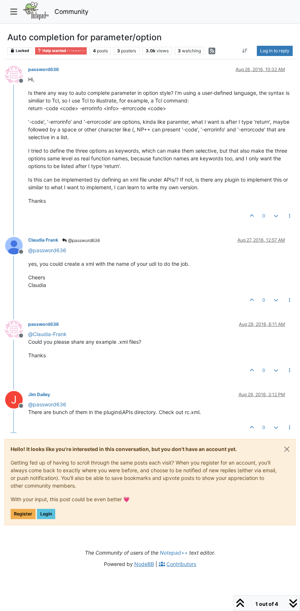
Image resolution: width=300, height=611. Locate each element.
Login (46, 514)
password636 (43, 69)
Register (23, 514)
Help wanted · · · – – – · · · (63, 50)
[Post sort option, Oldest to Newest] (245, 51)
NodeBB (144, 564)
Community (72, 11)
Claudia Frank (43, 240)
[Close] (286, 449)
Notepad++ (174, 552)
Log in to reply (274, 50)
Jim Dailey (39, 394)
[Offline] (16, 74)
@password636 (83, 240)
